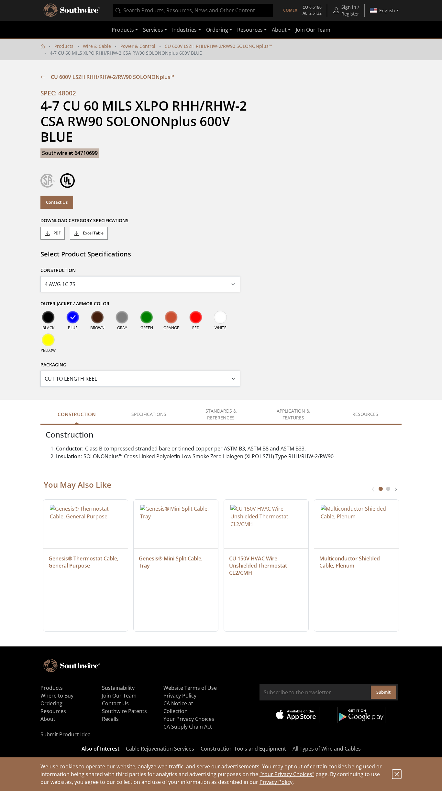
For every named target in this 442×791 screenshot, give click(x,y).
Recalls (110, 718)
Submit (383, 692)
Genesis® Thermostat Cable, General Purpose (84, 562)
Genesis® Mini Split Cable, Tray (171, 562)
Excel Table (93, 233)
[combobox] (193, 10)
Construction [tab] (77, 414)
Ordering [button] (217, 29)
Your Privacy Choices (188, 718)
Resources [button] (250, 29)
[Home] (42, 46)
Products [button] (123, 29)
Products (63, 46)
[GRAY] (122, 317)
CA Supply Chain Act (187, 726)
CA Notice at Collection (178, 707)
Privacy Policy (276, 782)
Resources (53, 711)
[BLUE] (73, 317)
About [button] (279, 29)
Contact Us (57, 202)
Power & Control (137, 46)
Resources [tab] (365, 414)
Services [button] (153, 29)
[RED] (196, 317)
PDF (56, 233)
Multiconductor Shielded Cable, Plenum (350, 562)
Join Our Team (313, 29)
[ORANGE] (171, 317)
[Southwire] (72, 10)
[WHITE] (220, 317)
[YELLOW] (48, 340)
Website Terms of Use (190, 687)
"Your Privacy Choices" (287, 774)
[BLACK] (48, 317)
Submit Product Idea (65, 734)
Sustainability (118, 687)
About (47, 718)
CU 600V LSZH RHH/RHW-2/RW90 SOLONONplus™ (218, 46)
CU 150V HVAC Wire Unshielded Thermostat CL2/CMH (258, 565)
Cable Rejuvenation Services (160, 748)
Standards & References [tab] (221, 414)
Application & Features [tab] (293, 414)
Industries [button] (184, 29)
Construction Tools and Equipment (243, 748)
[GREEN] (146, 317)
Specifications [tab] (148, 414)
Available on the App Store (296, 715)
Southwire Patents (124, 711)
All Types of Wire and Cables (327, 748)
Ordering (51, 703)
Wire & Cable (97, 46)
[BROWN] (97, 317)
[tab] (381, 489)
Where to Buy (56, 695)
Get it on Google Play (361, 715)
